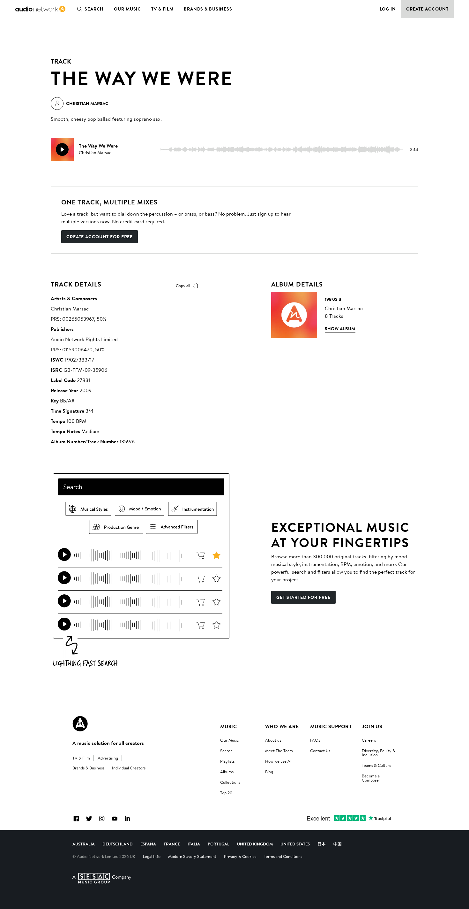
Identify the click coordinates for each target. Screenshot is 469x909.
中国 (337, 844)
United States (295, 844)
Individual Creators (128, 768)
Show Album (340, 328)
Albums (227, 772)
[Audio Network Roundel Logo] (80, 723)
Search (94, 9)
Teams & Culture (376, 765)
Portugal (218, 844)
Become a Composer (371, 778)
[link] (40, 9)
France (172, 844)
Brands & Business (208, 9)
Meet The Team (279, 750)
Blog (269, 772)
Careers (369, 740)
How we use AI (278, 761)
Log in (388, 9)
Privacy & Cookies (240, 856)
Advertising (108, 758)
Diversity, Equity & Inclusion (378, 753)
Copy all (183, 285)
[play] (62, 149)
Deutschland (117, 844)
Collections (230, 782)
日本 (321, 844)
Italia (194, 844)
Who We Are (282, 726)
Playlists (227, 761)
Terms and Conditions (283, 856)
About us (273, 740)
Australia (83, 844)
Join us (372, 726)
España (148, 844)
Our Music (127, 9)
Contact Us (320, 750)
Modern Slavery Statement (192, 856)
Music (228, 726)
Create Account (427, 9)
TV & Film (162, 9)
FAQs (315, 740)
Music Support (331, 726)
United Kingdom (255, 844)
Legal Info (151, 856)
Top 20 (226, 793)
